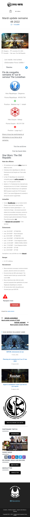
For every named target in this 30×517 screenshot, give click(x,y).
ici (16, 219)
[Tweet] (26, 67)
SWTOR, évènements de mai (15, 352)
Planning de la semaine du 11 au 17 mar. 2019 (15, 360)
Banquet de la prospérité (13, 221)
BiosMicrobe (11, 203)
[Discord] (6, 457)
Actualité (16, 24)
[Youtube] (13, 457)
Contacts (5, 509)
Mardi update (11, 311)
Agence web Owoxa (21, 509)
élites (20, 165)
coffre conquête (19, 179)
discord (24, 253)
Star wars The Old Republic (18, 53)
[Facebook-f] (9, 457)
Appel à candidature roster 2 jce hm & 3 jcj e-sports (15, 385)
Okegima (6, 51)
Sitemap (15, 511)
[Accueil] (11, 24)
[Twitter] (20, 457)
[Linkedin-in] (16, 457)
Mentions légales (12, 509)
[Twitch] (24, 457)
